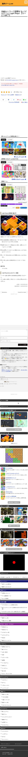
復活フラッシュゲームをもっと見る (14, 549)
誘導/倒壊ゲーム (19, 204)
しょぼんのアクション (10, 486)
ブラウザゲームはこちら (12, 80)
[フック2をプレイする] (20, 189)
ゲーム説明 (10, 94)
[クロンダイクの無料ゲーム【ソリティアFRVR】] (7, 519)
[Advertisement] (14, 32)
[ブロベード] (20, 415)
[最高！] (11, 92)
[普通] (6, 92)
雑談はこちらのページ (7, 369)
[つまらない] (2, 92)
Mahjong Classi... (9, 491)
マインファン (8, 482)
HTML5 (17, 207)
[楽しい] (9, 92)
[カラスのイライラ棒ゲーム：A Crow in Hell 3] (20, 534)
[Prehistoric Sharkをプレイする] (20, 151)
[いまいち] (4, 92)
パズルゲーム (3, 204)
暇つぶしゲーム (23, 207)
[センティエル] (7, 423)
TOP (6, 577)
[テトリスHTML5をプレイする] (7, 144)
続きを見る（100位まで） (14, 502)
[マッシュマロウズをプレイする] (20, 197)
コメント (4, 94)
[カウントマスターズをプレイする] (20, 144)
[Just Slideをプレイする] (7, 167)
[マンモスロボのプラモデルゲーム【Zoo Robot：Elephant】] (7, 542)
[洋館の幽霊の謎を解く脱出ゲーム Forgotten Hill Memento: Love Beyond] (7, 534)
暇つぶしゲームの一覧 (20, 156)
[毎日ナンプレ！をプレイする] (20, 167)
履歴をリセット (14, 443)
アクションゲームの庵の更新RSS (14, 429)
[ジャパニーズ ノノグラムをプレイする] (7, 189)
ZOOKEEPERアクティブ (11, 477)
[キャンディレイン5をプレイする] (7, 174)
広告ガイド (18, 94)
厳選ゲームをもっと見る (14, 525)
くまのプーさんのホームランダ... (12, 473)
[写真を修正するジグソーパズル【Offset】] (7, 511)
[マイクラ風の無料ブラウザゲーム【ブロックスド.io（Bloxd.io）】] (20, 519)
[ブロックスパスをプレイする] (20, 174)
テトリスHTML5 (9, 468)
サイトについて (18, 743)
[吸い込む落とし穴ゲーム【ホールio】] (20, 511)
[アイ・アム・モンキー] (7, 415)
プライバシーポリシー (5, 743)
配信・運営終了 (4, 205)
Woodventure (4, 292)
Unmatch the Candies (22, 292)
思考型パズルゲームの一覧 (19, 179)
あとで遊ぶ (24, 102)
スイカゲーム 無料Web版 (11, 496)
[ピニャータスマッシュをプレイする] (7, 197)
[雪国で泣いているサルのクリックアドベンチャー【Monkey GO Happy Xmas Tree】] (20, 542)
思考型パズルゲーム (10, 204)
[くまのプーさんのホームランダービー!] (3, 475)
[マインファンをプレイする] (7, 151)
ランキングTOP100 (14, 102)
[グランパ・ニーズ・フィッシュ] (20, 423)
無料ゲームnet (7, 4)
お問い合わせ (3, 747)
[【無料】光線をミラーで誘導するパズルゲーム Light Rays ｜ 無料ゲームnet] (7, 439)
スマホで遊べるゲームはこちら (7, 85)
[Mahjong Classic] (3, 493)
